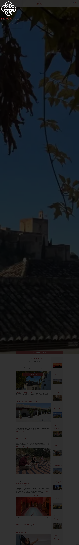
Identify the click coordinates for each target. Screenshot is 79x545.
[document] (39, 272)
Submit (2, 26)
